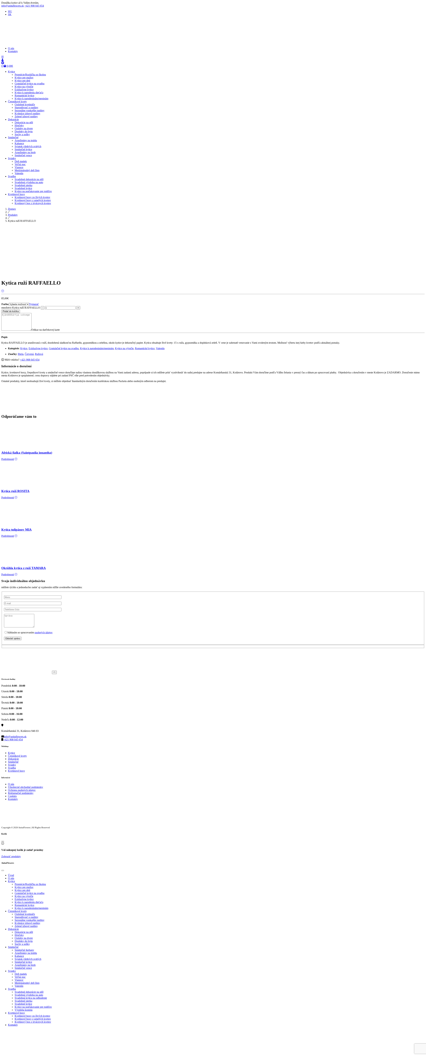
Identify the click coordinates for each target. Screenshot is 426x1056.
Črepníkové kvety (17, 755)
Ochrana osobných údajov (22, 790)
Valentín (160, 348)
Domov (12, 208)
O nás (11, 784)
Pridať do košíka (11, 311)
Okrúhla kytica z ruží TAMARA (23, 568)
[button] (2, 57)
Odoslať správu (12, 638)
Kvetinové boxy (16, 770)
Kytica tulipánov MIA (16, 529)
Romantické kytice (145, 348)
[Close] (2, 841)
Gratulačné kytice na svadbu (64, 348)
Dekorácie (13, 758)
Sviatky (12, 764)
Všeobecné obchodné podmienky (25, 787)
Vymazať (34, 304)
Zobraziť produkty (11, 856)
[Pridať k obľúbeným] (2, 291)
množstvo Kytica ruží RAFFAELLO (20, 307)
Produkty (13, 214)
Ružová (39, 354)
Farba (4, 304)
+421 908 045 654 (34, 5)
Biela (20, 354)
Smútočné (13, 761)
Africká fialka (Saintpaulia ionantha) (26, 452)
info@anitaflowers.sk (12, 5)
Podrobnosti (7, 459)
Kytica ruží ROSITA (15, 491)
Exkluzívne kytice (38, 348)
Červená (29, 354)
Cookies (12, 796)
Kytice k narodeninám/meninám (97, 348)
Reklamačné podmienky (20, 793)
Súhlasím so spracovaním (30, 632)
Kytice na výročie (124, 348)
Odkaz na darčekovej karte (46, 329)
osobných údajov (44, 632)
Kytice (23, 348)
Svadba (12, 767)
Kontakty (13, 799)
